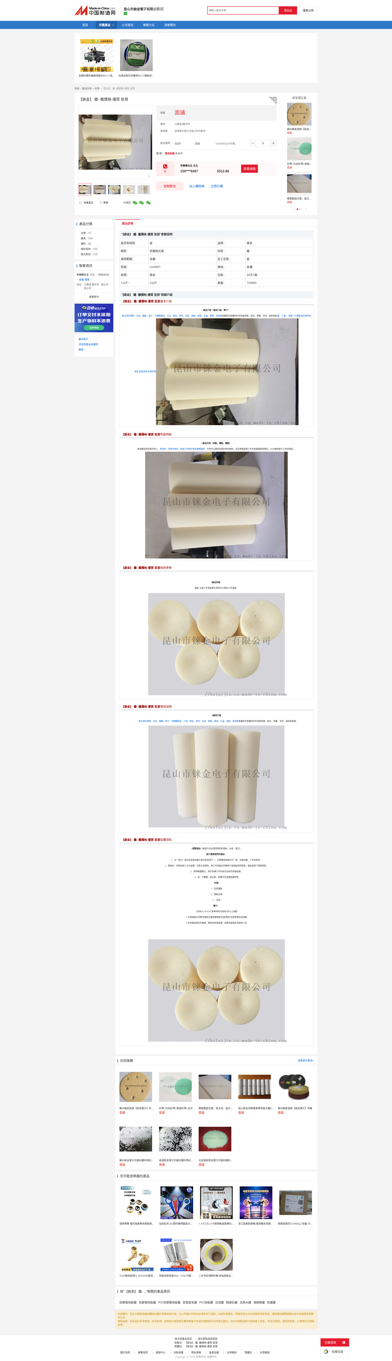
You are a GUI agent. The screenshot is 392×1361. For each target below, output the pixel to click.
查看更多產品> (306, 1060)
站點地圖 (178, 1352)
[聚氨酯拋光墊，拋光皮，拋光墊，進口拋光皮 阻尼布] (299, 183)
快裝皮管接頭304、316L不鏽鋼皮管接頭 (181, 1275)
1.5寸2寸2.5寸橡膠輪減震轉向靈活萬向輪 (221, 1223)
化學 (97, 88)
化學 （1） (87, 233)
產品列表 (87, 88)
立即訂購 (217, 186)
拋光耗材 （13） (90, 254)
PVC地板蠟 (206, 1302)
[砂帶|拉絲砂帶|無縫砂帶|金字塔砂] (299, 149)
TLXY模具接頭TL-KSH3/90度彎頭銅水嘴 (141, 1275)
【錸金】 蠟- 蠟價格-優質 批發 (201, 1342)
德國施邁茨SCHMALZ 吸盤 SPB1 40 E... (299, 1223)
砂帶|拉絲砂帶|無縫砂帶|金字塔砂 (306, 164)
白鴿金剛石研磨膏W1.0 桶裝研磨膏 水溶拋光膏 (143, 75)
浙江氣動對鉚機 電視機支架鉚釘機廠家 (259, 1223)
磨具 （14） (87, 238)
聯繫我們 (143, 1352)
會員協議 (214, 1352)
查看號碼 (249, 169)
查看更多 (94, 297)
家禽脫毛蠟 (190, 1302)
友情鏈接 (265, 1352)
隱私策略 (196, 1352)
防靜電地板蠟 (128, 1302)
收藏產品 (88, 202)
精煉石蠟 (231, 1302)
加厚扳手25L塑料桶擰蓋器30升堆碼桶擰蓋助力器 (186, 1223)
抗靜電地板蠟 (147, 1302)
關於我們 (125, 1352)
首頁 (77, 88)
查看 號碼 (84, 279)
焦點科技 (201, 1357)
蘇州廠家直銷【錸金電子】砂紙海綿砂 (308, 129)
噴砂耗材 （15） (90, 249)
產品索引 (83, 339)
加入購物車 (197, 186)
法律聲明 (232, 1352)
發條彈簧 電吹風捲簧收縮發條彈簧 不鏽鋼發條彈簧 (147, 1223)
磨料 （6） (87, 243)
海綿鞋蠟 (259, 1302)
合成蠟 (219, 1302)
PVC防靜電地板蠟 (169, 1302)
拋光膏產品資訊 (183, 1339)
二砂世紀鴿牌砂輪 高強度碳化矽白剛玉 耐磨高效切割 (227, 1275)
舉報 (105, 202)
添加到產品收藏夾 (88, 344)
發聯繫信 (170, 186)
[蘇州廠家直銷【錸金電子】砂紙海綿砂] (299, 114)
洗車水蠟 (245, 1302)
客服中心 (161, 1352)
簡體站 (248, 1352)
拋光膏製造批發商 (207, 1339)
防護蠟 (271, 1302)
